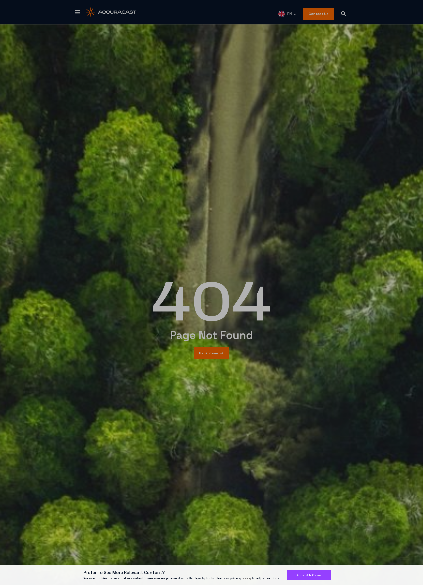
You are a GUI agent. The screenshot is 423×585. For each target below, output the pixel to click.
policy (246, 578)
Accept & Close (309, 575)
